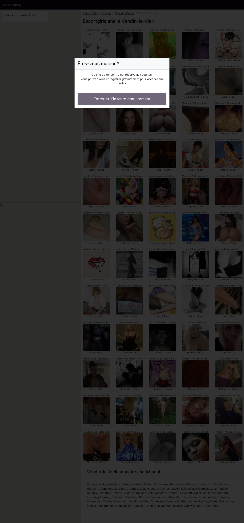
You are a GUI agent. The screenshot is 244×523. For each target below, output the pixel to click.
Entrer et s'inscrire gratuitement (122, 99)
